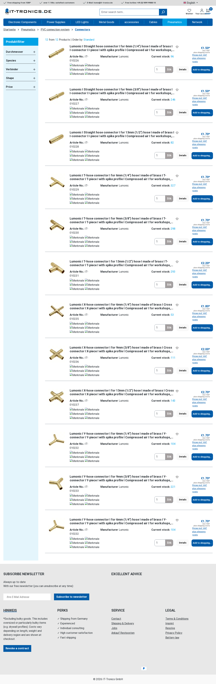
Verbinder (12, 69)
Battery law (172, 637)
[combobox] (129, 12)
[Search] (163, 12)
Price (9, 86)
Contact (116, 618)
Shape (10, 78)
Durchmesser (14, 51)
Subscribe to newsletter (71, 596)
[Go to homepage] (28, 12)
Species (11, 60)
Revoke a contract (17, 648)
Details (182, 69)
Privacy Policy (173, 632)
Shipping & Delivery (122, 623)
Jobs (114, 628)
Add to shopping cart (203, 69)
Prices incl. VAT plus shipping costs (199, 58)
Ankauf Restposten (122, 632)
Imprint (169, 623)
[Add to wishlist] (177, 47)
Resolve (170, 628)
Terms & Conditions (176, 618)
